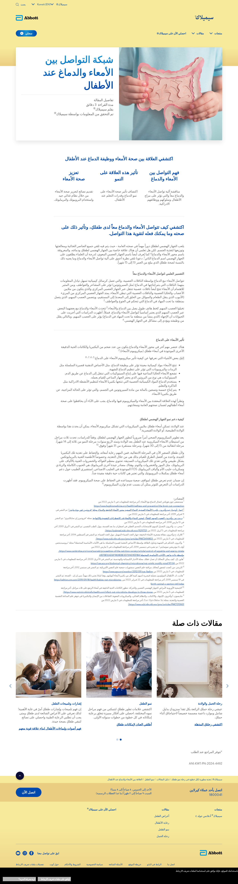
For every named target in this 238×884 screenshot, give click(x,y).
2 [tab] (117, 740)
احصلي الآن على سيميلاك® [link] (171, 33)
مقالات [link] (200, 33)
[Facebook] (31, 854)
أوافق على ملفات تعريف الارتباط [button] (55, 879)
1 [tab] (121, 740)
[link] (196, 779)
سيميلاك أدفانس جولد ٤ (208, 816)
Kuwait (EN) (44, 4)
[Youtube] (18, 854)
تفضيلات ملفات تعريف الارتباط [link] (30, 864)
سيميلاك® (61, 4)
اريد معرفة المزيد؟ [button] (27, 879)
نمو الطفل (163, 829)
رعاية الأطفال (162, 823)
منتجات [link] (218, 33)
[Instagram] (24, 854)
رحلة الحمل (163, 836)
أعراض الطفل (161, 816)
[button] (17, 5)
